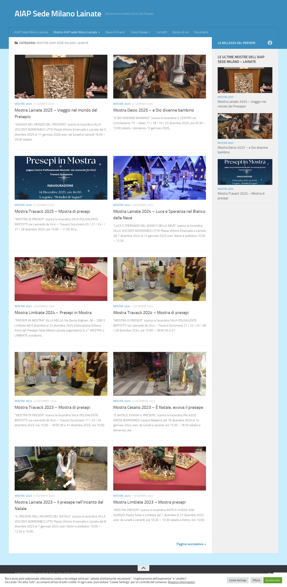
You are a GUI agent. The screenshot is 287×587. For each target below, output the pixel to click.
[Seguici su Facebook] (270, 42)
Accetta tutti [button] (273, 580)
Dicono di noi (180, 32)
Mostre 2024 (121, 205)
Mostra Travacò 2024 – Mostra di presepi (151, 312)
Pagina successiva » (191, 544)
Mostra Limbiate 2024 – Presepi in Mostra (53, 312)
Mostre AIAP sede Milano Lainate (75, 32)
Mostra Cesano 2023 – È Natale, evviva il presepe (158, 407)
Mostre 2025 (23, 104)
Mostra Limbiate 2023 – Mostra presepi (149, 502)
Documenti (201, 32)
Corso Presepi (139, 32)
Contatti (161, 32)
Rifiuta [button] (256, 580)
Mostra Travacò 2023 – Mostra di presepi (52, 407)
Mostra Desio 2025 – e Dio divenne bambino (153, 110)
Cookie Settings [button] (237, 580)
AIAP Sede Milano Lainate (58, 14)
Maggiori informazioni (181, 582)
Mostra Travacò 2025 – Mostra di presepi (52, 211)
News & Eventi (115, 32)
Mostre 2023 (23, 401)
